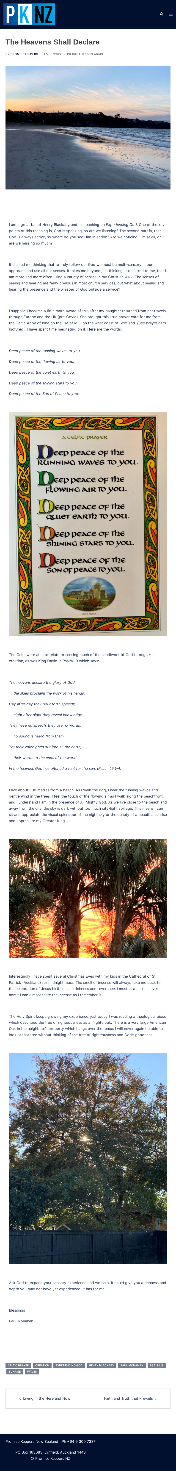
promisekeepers (24, 54)
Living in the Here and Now (46, 1398)
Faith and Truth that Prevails (128, 1398)
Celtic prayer (18, 1365)
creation (42, 1365)
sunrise (15, 1371)
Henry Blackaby (101, 1365)
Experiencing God (69, 1365)
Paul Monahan (132, 1365)
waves (32, 1371)
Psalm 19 (157, 1365)
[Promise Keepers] (29, 14)
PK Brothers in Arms (85, 54)
